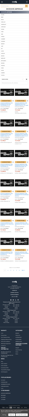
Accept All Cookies (22, 415)
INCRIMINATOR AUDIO (5, 384)
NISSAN (2, 63)
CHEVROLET (3, 24)
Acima (17, 351)
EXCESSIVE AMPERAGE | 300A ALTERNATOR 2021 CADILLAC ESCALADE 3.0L (6, 253)
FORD (2, 31)
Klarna (17, 353)
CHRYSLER (3, 26)
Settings (4, 415)
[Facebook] (11, 300)
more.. (2, 388)
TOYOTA (2, 75)
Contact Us (3, 345)
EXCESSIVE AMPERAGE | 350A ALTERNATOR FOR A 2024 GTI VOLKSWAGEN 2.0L (6, 165)
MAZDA (2, 55)
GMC (2, 34)
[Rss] (16, 300)
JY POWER (3, 399)
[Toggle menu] (2, 2)
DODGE (2, 29)
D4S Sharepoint (4, 371)
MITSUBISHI (3, 60)
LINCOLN (3, 53)
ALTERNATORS (19, 337)
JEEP (2, 46)
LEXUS (2, 51)
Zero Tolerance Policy (5, 337)
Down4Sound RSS (5, 367)
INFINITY (3, 43)
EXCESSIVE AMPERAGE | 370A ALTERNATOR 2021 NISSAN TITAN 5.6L (22, 224)
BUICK (2, 19)
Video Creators (4, 363)
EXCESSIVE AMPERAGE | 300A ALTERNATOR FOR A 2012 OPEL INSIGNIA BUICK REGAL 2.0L (21, 165)
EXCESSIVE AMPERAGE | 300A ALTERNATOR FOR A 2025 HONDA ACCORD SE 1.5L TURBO (21, 104)
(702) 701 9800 (15, 296)
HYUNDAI (3, 41)
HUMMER (3, 39)
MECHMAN (3, 395)
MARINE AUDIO (19, 341)
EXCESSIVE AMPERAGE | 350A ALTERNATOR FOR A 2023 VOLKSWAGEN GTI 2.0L (6, 104)
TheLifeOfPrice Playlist (5, 369)
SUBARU (3, 72)
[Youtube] (13, 300)
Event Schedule (4, 365)
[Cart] (27, 1)
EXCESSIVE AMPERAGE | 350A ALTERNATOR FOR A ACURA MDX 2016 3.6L (22, 194)
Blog (2, 361)
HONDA (2, 36)
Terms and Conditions (5, 341)
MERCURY (3, 58)
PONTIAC (3, 65)
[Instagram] (18, 300)
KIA (2, 48)
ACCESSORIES (18, 339)
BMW (2, 17)
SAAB (2, 68)
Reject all (11, 415)
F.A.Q (2, 333)
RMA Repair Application (6, 343)
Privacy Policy (3, 335)
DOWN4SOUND (4, 382)
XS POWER (3, 397)
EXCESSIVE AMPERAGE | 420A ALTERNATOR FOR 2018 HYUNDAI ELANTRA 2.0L (21, 253)
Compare (13, 101)
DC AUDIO (3, 380)
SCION (2, 70)
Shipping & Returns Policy (6, 339)
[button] (26, 79)
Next (23, 270)
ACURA (2, 14)
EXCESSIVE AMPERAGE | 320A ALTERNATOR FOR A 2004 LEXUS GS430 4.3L (7, 224)
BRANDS (17, 333)
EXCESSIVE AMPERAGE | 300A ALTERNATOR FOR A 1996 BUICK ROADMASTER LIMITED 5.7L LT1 (21, 135)
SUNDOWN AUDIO (5, 386)
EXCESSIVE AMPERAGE (5, 393)
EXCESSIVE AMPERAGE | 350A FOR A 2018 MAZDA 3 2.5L (6, 194)
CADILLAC (3, 22)
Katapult (17, 347)
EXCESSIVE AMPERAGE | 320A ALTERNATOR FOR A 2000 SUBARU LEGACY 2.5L (6, 135)
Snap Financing (19, 349)
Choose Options (6, 100)
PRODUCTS (18, 335)
